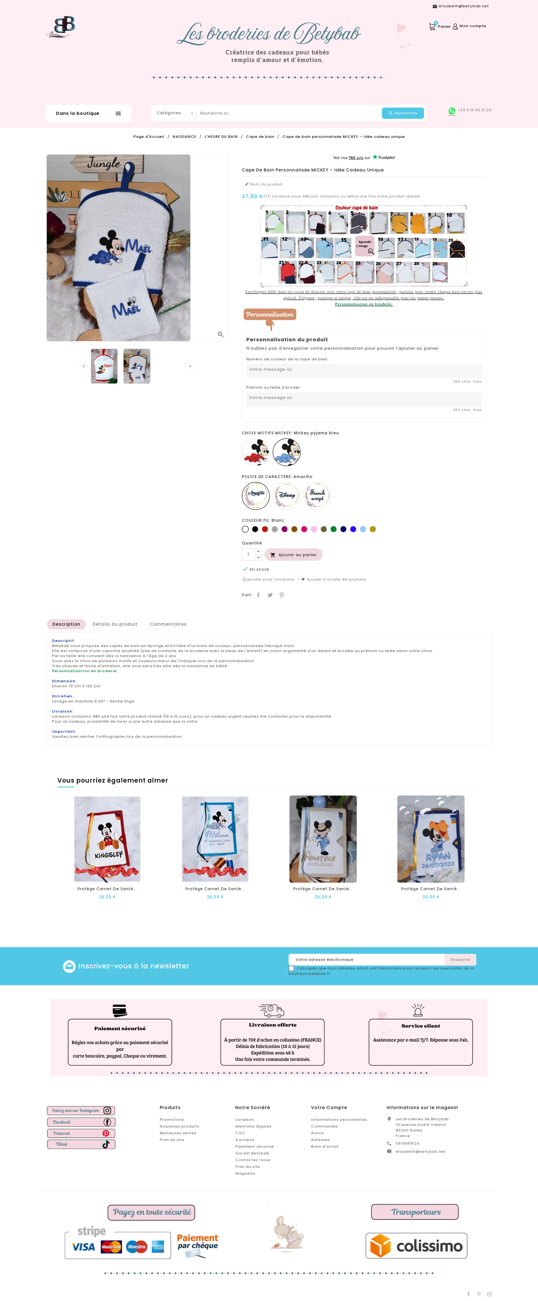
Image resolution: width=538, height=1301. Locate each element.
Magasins (245, 1173)
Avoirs (317, 1133)
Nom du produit (263, 184)
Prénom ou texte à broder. (273, 387)
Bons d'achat (325, 1146)
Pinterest (281, 594)
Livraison (244, 1119)
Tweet (269, 594)
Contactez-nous (252, 1160)
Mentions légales (253, 1126)
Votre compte (329, 1107)
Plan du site (172, 1139)
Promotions (172, 1119)
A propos (244, 1139)
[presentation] (84, 366)
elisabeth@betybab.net (421, 1151)
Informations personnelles (339, 1119)
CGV (240, 1133)
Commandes (324, 1126)
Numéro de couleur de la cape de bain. (287, 359)
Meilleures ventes (178, 1133)
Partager (258, 594)
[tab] (66, 624)
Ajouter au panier (293, 555)
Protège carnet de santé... (107, 889)
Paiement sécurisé (254, 1146)
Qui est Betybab (252, 1153)
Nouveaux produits (179, 1126)
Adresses (320, 1139)
